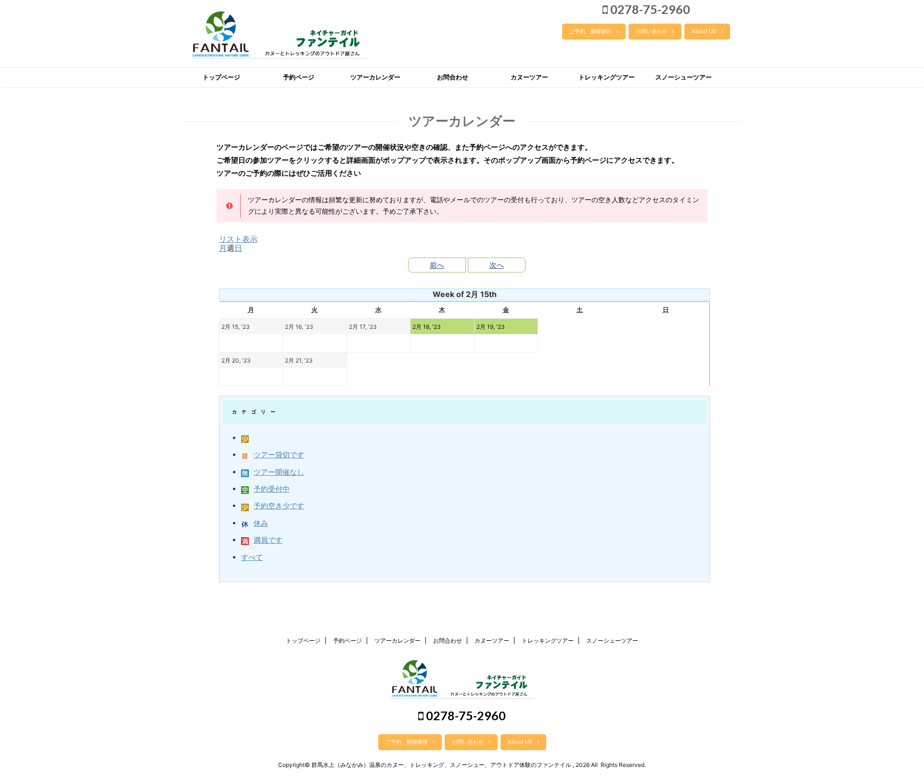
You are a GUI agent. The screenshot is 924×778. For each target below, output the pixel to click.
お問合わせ (452, 77)
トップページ (221, 77)
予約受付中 (272, 488)
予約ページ (298, 77)
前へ (437, 265)
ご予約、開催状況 (590, 31)
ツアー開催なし (279, 472)
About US (704, 31)
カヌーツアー (529, 77)
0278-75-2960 (649, 9)
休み (261, 523)
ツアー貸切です (279, 454)
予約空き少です (279, 505)
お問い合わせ (651, 31)
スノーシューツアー (683, 77)
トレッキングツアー (606, 77)
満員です (268, 540)
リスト (238, 239)
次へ (496, 265)
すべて (252, 557)
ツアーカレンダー (375, 77)
